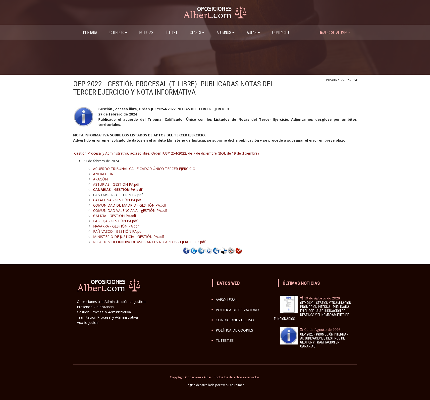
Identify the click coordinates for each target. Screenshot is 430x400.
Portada (90, 32)
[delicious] (223, 250)
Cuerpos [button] (116, 32)
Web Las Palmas (232, 385)
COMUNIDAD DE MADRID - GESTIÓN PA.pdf (129, 205)
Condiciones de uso (235, 320)
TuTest (171, 32)
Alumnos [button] (224, 32)
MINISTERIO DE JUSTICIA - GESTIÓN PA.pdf (128, 236)
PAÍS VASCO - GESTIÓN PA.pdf (118, 231)
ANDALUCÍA (103, 173)
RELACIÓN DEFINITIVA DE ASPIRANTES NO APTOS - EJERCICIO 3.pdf (149, 241)
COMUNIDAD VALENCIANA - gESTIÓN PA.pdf (130, 210)
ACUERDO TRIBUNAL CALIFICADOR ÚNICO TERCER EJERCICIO (144, 168)
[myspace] (216, 250)
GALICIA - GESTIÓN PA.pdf (114, 215)
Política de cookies (234, 330)
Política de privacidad (237, 309)
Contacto (280, 32)
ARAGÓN (100, 179)
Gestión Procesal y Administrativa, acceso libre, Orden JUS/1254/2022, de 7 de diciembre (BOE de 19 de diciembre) (166, 153)
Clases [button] (196, 32)
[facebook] (186, 250)
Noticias (146, 32)
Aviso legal (226, 299)
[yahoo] (238, 250)
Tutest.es (225, 340)
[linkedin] (201, 250)
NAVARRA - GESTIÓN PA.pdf (116, 226)
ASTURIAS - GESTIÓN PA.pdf (116, 184)
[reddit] (231, 250)
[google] (209, 250)
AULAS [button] (252, 32)
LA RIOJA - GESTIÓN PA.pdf (115, 221)
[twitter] (194, 250)
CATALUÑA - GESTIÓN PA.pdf (117, 200)
